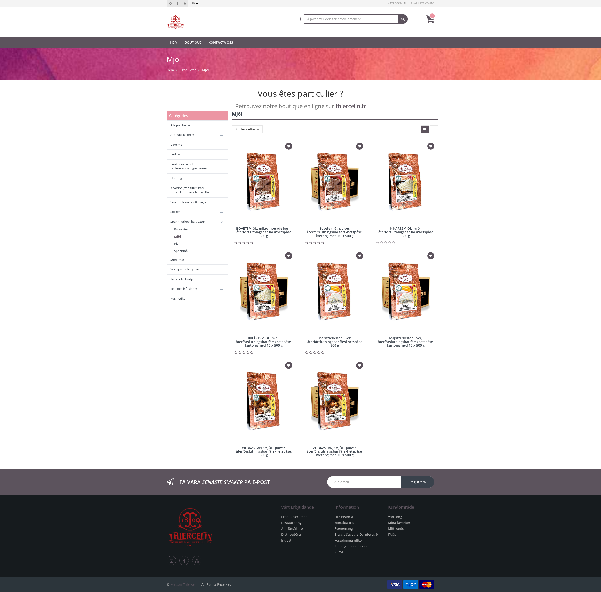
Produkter (188, 70)
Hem (170, 70)
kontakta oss (344, 522)
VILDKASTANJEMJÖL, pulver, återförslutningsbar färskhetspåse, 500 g (264, 451)
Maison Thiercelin (184, 584)
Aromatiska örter (182, 135)
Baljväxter (181, 229)
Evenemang (344, 528)
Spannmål (181, 251)
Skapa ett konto (422, 3)
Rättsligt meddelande (351, 546)
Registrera (418, 482)
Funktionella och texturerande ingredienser (188, 166)
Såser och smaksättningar (188, 202)
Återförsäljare (292, 528)
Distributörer (291, 534)
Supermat (177, 259)
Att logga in (397, 3)
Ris (176, 243)
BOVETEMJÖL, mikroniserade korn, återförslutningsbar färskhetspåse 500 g (264, 232)
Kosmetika (177, 298)
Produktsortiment (295, 517)
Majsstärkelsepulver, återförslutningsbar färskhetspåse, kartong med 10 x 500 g (406, 342)
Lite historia (344, 517)
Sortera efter (246, 129)
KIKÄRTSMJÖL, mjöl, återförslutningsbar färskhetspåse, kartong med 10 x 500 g (264, 342)
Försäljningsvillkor (349, 540)
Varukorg (395, 517)
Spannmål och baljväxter (187, 221)
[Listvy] (434, 129)
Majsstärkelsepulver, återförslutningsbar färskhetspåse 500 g (334, 342)
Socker (175, 212)
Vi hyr (339, 552)
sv (194, 3)
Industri (287, 540)
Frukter (175, 154)
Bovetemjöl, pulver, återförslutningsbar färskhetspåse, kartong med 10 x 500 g (335, 232)
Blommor (177, 144)
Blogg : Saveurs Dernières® (356, 534)
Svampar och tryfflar (184, 269)
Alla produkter (180, 125)
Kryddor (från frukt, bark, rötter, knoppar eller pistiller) (190, 190)
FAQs (392, 534)
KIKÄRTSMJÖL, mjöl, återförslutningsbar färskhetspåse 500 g (405, 232)
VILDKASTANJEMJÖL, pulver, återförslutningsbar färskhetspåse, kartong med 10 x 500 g (335, 451)
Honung (176, 178)
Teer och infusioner (183, 288)
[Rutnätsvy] (425, 129)
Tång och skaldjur (182, 279)
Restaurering (291, 522)
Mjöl (205, 70)
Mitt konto (396, 528)
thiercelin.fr (351, 106)
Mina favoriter (399, 522)
